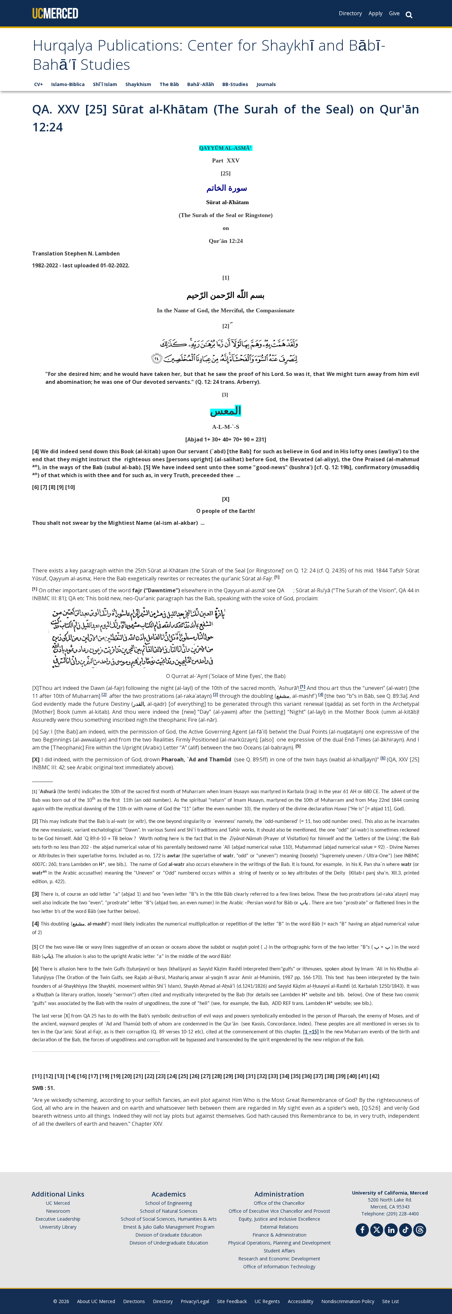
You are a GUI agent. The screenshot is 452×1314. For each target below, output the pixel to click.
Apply (376, 13)
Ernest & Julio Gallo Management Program (168, 1227)
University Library (58, 1227)
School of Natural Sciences (169, 1211)
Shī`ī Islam (105, 84)
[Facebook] (362, 1231)
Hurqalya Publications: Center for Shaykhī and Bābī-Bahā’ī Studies (209, 57)
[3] (215, 694)
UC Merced (58, 1203)
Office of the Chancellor (279, 1203)
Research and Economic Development (279, 1258)
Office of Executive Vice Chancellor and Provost (279, 1211)
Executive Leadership (57, 1219)
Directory (350, 13)
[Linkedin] (391, 1231)
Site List (390, 1301)
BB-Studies (235, 84)
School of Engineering (168, 1203)
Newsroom (58, 1211)
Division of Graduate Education (168, 1235)
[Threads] (420, 1229)
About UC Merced (96, 1301)
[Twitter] (377, 1229)
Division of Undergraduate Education (168, 1243)
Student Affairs (279, 1250)
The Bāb (169, 84)
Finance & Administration (279, 1235)
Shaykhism (138, 84)
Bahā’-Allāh (200, 84)
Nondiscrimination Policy (347, 1301)
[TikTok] (405, 1229)
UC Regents (267, 1301)
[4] (320, 694)
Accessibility (300, 1301)
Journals (266, 84)
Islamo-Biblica (68, 84)
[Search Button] (409, 14)
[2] (104, 694)
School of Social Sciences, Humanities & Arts (169, 1219)
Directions (134, 1301)
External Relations (279, 1227)
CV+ (38, 84)
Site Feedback (232, 1301)
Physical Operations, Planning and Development (279, 1243)
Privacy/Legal (195, 1301)
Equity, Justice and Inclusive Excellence (279, 1219)
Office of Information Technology (279, 1266)
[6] (383, 758)
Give (394, 13)
